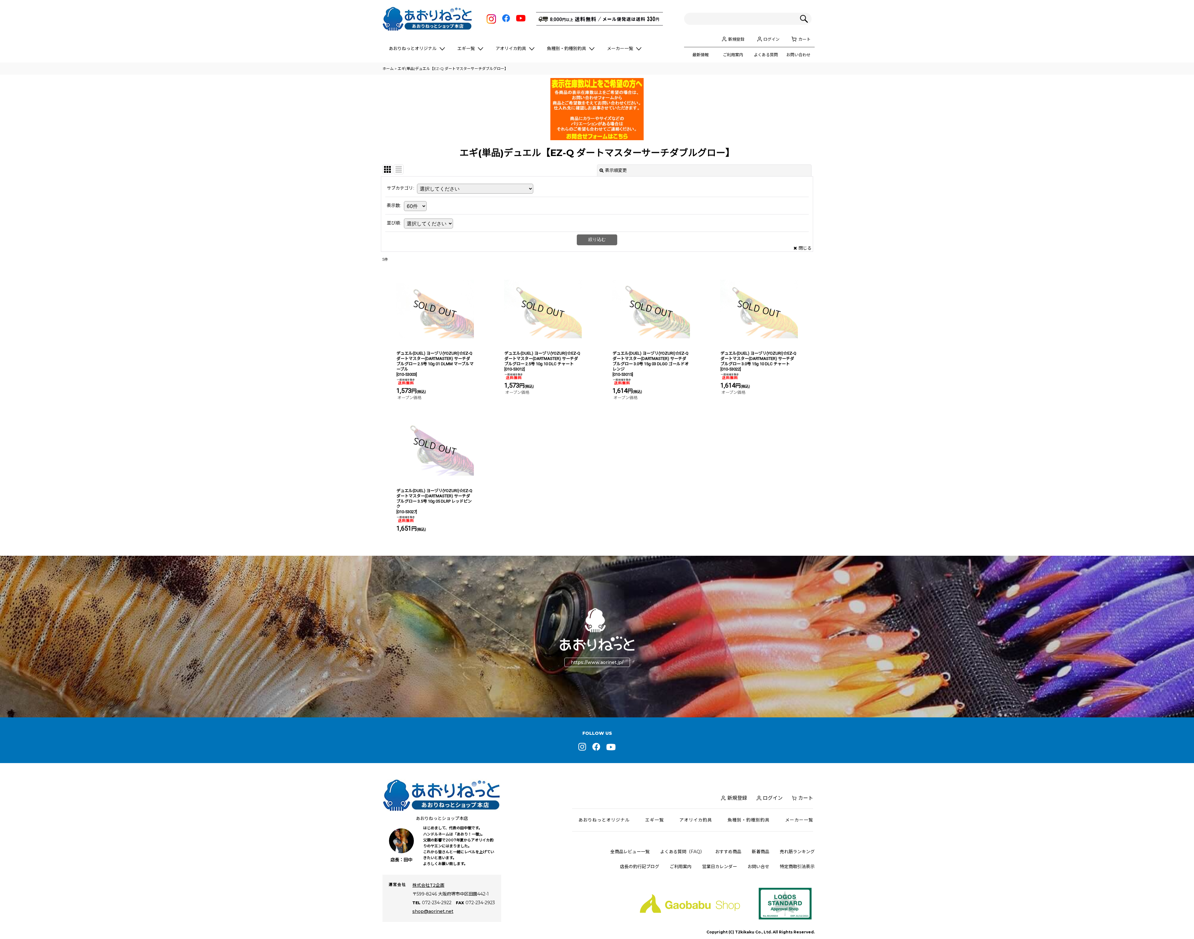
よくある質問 (766, 54)
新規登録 (736, 39)
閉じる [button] (805, 248)
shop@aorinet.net (432, 911)
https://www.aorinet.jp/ (597, 662)
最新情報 (700, 54)
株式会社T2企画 (428, 885)
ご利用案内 (733, 54)
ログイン (771, 39)
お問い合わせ (798, 54)
